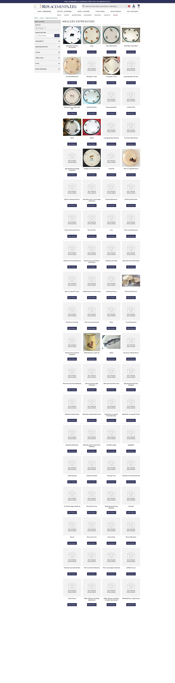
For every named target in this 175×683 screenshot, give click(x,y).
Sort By (38, 25)
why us (59, 15)
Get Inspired (87, 15)
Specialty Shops (76, 15)
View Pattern (72, 52)
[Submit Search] (83, 6)
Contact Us (107, 15)
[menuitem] (44, 11)
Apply (57, 35)
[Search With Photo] (129, 6)
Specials (115, 15)
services (66, 15)
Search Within (40, 32)
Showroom (97, 15)
